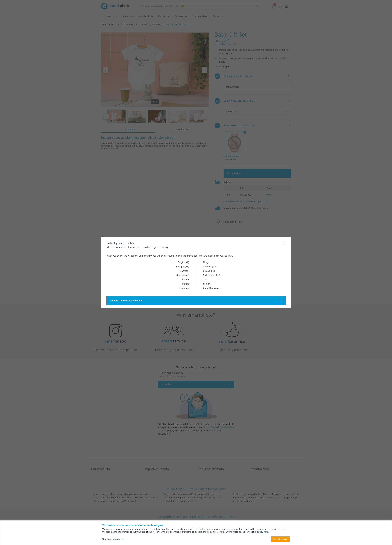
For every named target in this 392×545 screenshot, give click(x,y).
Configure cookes (111, 539)
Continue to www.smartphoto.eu (126, 300)
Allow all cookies (280, 539)
